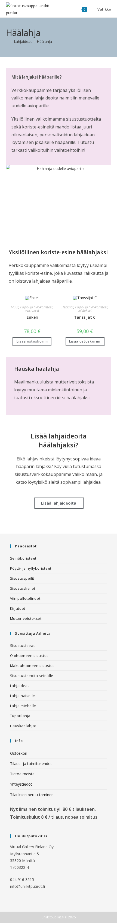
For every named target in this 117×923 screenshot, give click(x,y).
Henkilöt (67, 307)
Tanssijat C (85, 317)
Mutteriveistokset (26, 618)
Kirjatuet (17, 608)
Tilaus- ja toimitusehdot (31, 763)
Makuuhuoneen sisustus (32, 665)
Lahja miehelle (23, 705)
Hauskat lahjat (23, 725)
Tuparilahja (20, 715)
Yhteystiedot (21, 784)
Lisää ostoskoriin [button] (32, 341)
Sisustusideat (22, 645)
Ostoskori (18, 753)
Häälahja (44, 41)
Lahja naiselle (22, 695)
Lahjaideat (19, 685)
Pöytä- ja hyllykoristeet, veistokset (36, 309)
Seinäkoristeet (23, 558)
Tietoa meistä (22, 773)
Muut (15, 307)
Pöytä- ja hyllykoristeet (30, 568)
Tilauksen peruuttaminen (32, 794)
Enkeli (32, 317)
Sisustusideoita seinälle (31, 675)
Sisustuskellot (22, 588)
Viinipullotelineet (25, 598)
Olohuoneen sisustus (29, 655)
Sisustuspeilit (22, 578)
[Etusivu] (7, 41)
